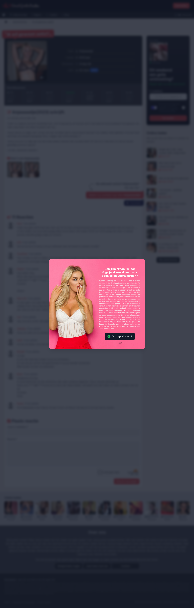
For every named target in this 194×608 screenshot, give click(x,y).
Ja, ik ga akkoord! (122, 336)
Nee (119, 343)
